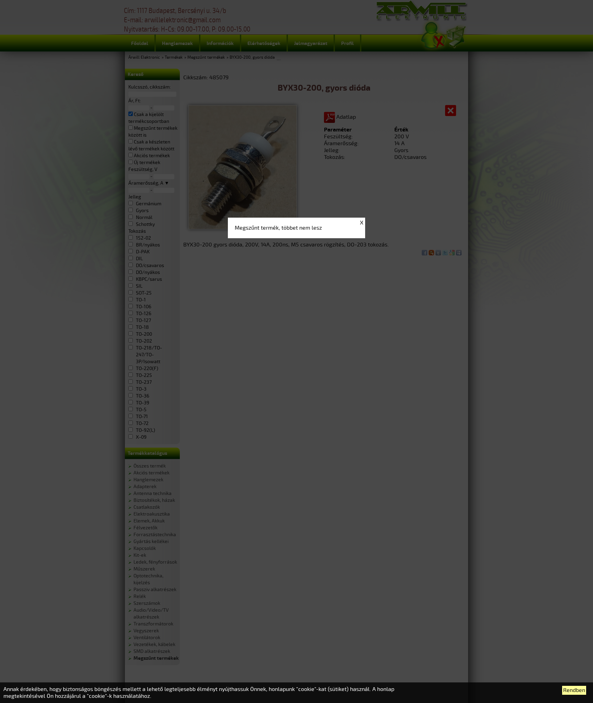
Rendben (574, 690)
